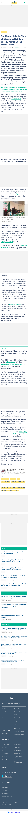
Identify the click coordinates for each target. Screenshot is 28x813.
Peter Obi (12, 479)
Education (3, 579)
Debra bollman (14, 490)
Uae (14, 487)
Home (2, 29)
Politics (8, 29)
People (2, 563)
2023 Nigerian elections (18, 481)
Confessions (3, 587)
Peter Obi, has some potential (14, 433)
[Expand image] (26, 202)
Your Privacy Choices (15, 812)
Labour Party (10, 362)
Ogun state (19, 194)
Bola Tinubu (16, 99)
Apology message (6, 487)
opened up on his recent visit (12, 364)
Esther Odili (16, 47)
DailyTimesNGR (7, 242)
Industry (3, 632)
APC (18, 479)
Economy (3, 640)
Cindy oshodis (21, 487)
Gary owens (4, 490)
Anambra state (15, 304)
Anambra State (5, 481)
